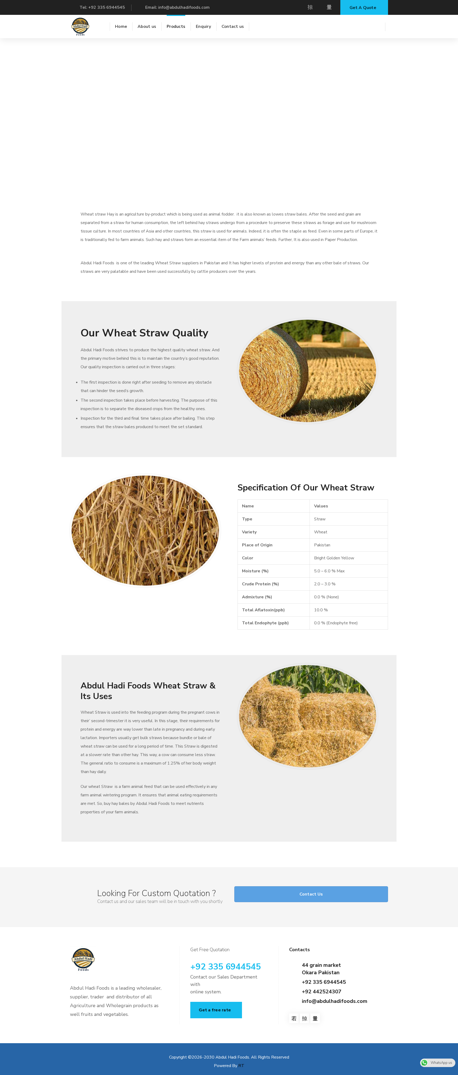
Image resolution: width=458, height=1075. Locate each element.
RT (241, 1066)
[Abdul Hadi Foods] (80, 26)
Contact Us (311, 894)
